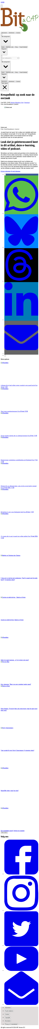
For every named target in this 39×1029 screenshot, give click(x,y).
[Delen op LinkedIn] (21, 320)
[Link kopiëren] (5, 356)
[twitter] (21, 945)
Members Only (19, 102)
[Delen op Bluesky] (21, 247)
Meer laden (4, 832)
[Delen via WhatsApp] (21, 213)
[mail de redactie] (21, 1004)
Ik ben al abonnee (6, 171)
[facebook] (21, 874)
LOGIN (2, 2)
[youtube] (21, 970)
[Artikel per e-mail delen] (21, 354)
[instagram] (21, 910)
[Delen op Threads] (21, 281)
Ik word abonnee (15, 171)
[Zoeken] (18, 58)
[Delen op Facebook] (5, 175)
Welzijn (12, 102)
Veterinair (27, 102)
